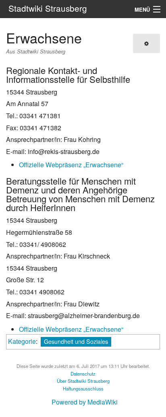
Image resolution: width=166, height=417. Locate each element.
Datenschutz (83, 373)
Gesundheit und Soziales (76, 341)
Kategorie (22, 341)
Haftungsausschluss (83, 388)
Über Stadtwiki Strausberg (83, 381)
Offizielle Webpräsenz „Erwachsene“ (71, 164)
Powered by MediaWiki (85, 402)
